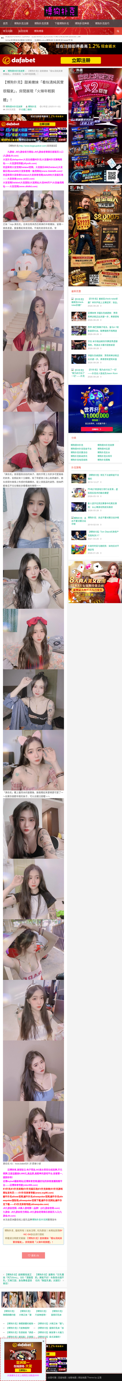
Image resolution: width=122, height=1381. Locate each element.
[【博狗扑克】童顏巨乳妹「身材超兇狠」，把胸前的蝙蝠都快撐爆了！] (58, 1299)
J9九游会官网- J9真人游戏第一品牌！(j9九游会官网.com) (31, 1208)
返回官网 (23, 31)
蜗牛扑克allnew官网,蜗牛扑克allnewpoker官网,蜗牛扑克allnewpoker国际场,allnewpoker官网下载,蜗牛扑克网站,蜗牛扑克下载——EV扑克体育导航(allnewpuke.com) (33, 1200)
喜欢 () (35, 1255)
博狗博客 (38, 31)
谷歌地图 (72, 1377)
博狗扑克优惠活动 (79, 452)
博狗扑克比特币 (104, 455)
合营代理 (52, 1377)
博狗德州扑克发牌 (16, 70)
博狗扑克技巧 (102, 23)
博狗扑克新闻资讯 (79, 455)
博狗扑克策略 (103, 459)
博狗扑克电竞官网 (79, 459)
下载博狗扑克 (62, 23)
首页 (5, 23)
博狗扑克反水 (103, 452)
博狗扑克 (32, 106)
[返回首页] (4, 70)
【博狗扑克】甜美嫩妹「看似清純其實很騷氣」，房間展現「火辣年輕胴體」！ (33, 90)
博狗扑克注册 (21, 23)
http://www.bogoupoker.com (32, 145)
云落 (99, 1377)
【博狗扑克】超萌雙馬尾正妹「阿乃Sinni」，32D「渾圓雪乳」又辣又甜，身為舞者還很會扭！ (18, 1279)
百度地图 (62, 1377)
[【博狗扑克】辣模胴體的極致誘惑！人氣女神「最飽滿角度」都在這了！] (9, 1299)
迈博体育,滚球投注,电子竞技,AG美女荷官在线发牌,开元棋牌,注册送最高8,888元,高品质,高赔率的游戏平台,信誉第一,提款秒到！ (33, 1173)
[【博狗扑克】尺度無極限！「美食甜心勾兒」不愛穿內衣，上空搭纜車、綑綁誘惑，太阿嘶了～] (41, 1299)
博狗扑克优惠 (41, 23)
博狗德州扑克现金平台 (81, 448)
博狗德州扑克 (77, 444)
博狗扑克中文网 (40, 1219)
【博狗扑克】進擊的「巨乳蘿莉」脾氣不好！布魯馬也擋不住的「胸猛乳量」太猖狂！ (49, 1277)
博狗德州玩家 (103, 448)
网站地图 (82, 1377)
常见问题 (7, 31)
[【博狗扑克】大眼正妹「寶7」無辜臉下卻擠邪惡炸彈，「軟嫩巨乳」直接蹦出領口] (26, 1299)
